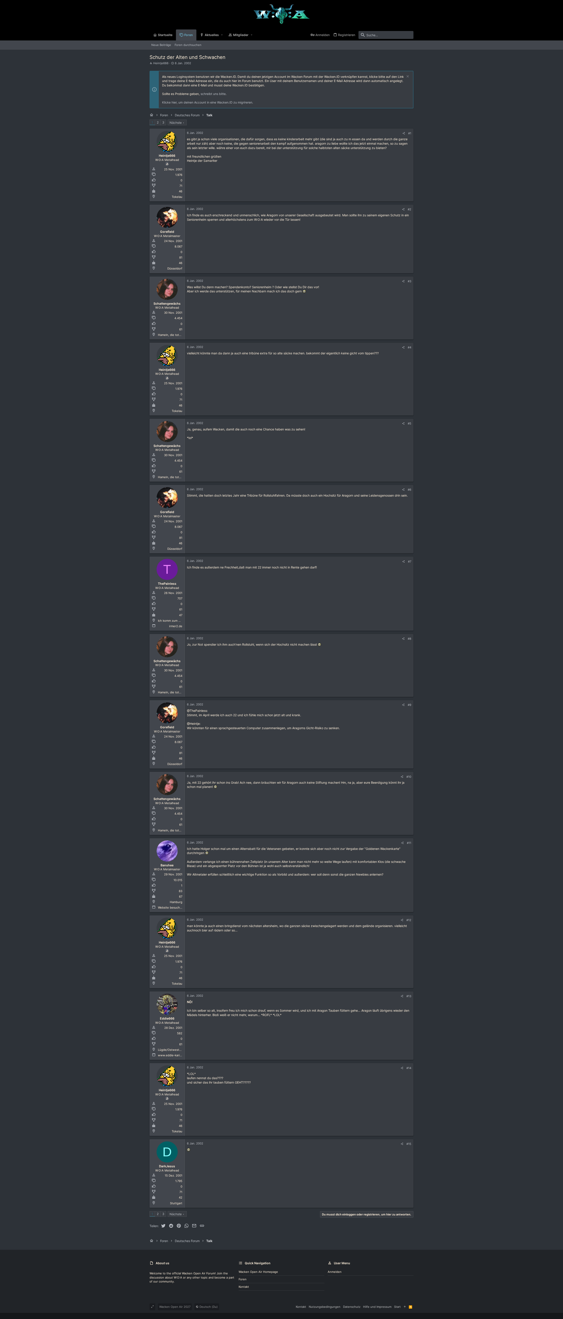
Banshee (167, 865)
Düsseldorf (174, 268)
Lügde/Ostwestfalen (172, 1049)
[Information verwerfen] (407, 77)
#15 (408, 1144)
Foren (243, 1279)
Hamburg (176, 902)
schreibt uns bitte (213, 94)
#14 (408, 1068)
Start (397, 1306)
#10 (408, 776)
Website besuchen (170, 907)
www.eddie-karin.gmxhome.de (179, 1055)
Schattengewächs (167, 303)
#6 (409, 489)
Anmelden (335, 1271)
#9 (409, 705)
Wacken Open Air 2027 (174, 1306)
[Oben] (405, 1306)
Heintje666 (160, 63)
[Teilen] (404, 133)
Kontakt (244, 1286)
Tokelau (177, 197)
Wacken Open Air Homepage (258, 1271)
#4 (409, 347)
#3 (409, 281)
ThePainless (167, 583)
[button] (222, 35)
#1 (409, 133)
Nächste (176, 122)
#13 (408, 996)
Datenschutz (351, 1306)
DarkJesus (167, 1166)
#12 (408, 920)
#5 (409, 423)
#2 (409, 209)
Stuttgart (176, 1203)
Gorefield (167, 231)
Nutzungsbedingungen (324, 1306)
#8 (409, 638)
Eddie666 (167, 1018)
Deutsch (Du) (208, 1306)
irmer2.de (175, 626)
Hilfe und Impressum (377, 1306)
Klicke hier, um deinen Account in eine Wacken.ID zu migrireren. (207, 102)
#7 (409, 561)
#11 (409, 843)
